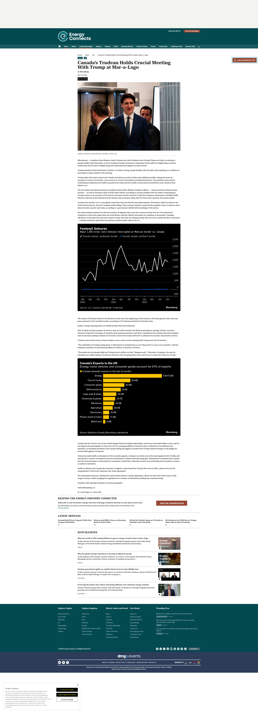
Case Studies (134, 623)
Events (153, 46)
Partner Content (142, 46)
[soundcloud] (182, 649)
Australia (85, 623)
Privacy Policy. (63, 508)
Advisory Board (135, 617)
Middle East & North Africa (91, 628)
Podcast (107, 46)
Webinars (109, 634)
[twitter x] (164, 649)
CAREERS (111, 662)
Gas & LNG (62, 617)
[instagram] (160, 649)
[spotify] (178, 649)
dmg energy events (136, 631)
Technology (62, 628)
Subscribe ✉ (194, 649)
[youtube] (171, 649)
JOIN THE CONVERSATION (172, 503)
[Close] (77, 685)
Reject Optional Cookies (67, 694)
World (74, 46)
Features (109, 620)
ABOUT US (105, 662)
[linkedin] (167, 649)
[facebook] (157, 649)
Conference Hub (176, 46)
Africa (84, 617)
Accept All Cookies (67, 690)
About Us (133, 614)
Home (80, 55)
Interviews (109, 623)
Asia (83, 620)
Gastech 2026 (190, 46)
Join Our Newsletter (192, 31)
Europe (84, 626)
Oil (93, 55)
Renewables (62, 626)
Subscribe (133, 626)
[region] (41, 696)
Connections (163, 46)
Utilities (60, 631)
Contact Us (134, 628)
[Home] (59, 46)
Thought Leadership (113, 626)
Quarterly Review (127, 46)
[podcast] (175, 649)
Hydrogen (61, 620)
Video (116, 46)
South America (87, 634)
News (66, 46)
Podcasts (109, 628)
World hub (85, 614)
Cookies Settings (142, 662)
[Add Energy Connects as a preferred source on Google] (83, 79)
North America (87, 631)
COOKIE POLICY (131, 662)
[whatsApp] (185, 649)
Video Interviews (112, 631)
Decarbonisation (64, 614)
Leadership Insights (86, 46)
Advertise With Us (174, 31)
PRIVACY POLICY (120, 662)
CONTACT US (152, 662)
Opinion (98, 46)
